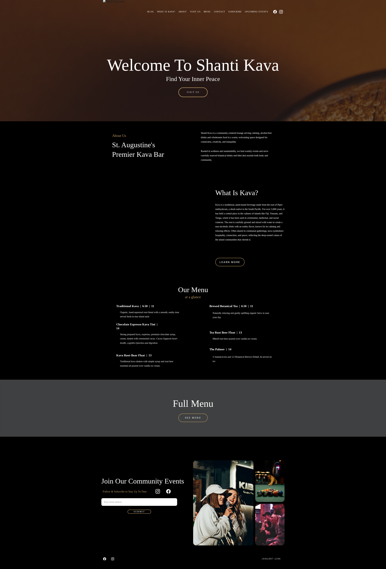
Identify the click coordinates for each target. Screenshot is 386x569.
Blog (150, 12)
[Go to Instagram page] (281, 12)
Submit (139, 511)
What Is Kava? (166, 12)
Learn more (230, 262)
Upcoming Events (256, 12)
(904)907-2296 (271, 559)
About (183, 12)
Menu (207, 12)
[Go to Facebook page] (276, 12)
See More (193, 417)
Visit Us (195, 12)
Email (104, 496)
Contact (219, 12)
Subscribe (235, 12)
